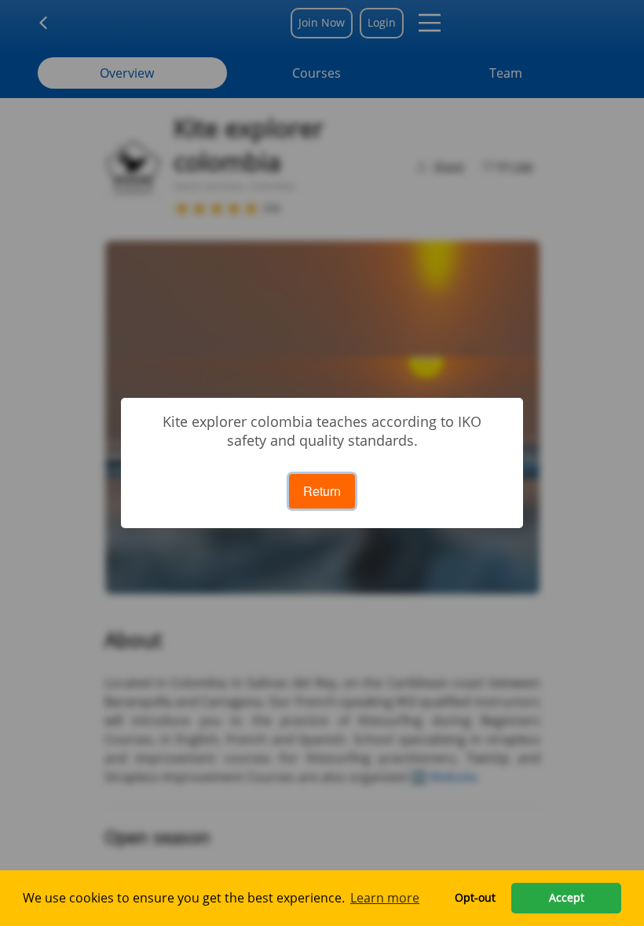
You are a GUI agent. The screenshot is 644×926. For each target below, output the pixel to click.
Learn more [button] (384, 897)
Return (322, 491)
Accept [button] (566, 897)
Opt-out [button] (475, 897)
